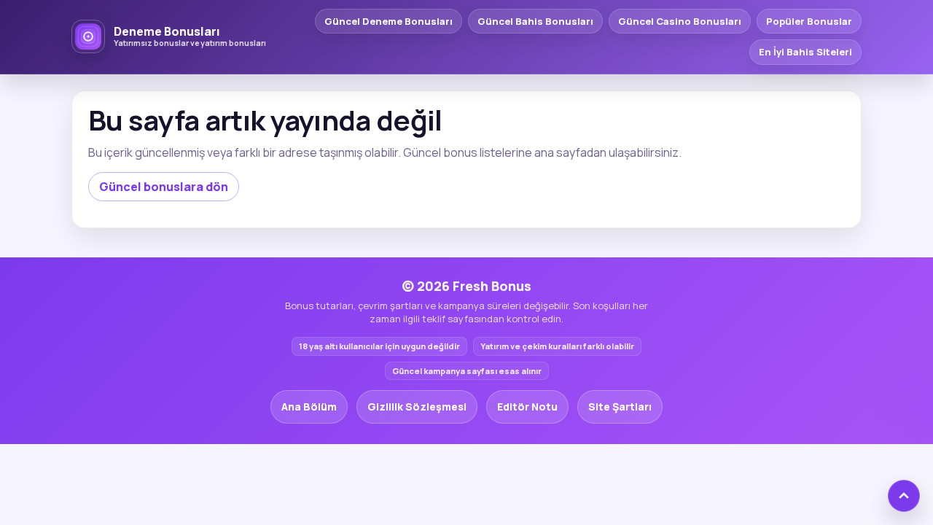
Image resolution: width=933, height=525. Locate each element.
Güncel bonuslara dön (163, 187)
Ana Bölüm (309, 406)
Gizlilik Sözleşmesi (416, 406)
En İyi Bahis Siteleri (805, 51)
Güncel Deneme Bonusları (388, 21)
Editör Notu (527, 406)
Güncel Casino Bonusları (679, 21)
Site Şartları (620, 406)
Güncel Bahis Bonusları (535, 21)
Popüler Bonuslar (809, 21)
